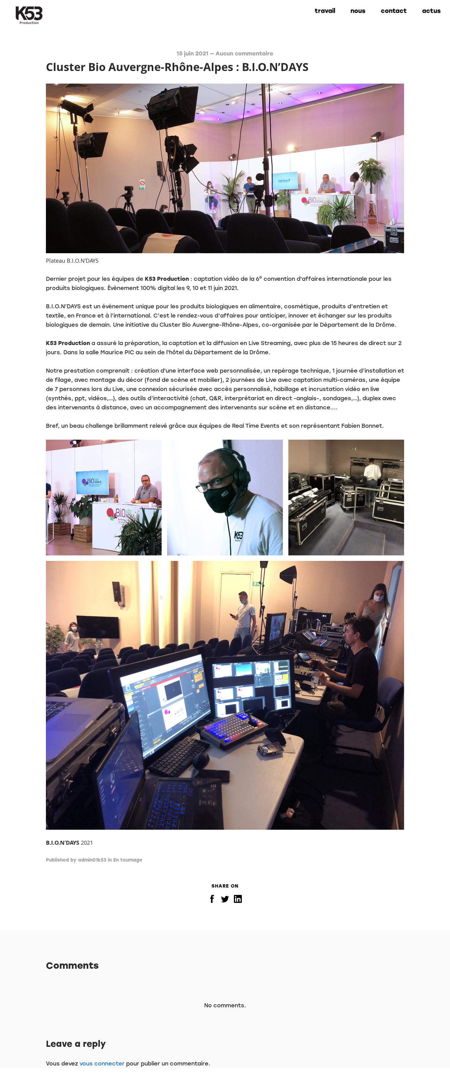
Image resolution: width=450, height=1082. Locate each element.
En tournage (127, 860)
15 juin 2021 (192, 53)
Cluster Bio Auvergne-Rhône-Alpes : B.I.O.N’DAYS (177, 66)
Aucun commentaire (244, 53)
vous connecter (102, 1063)
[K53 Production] (29, 15)
